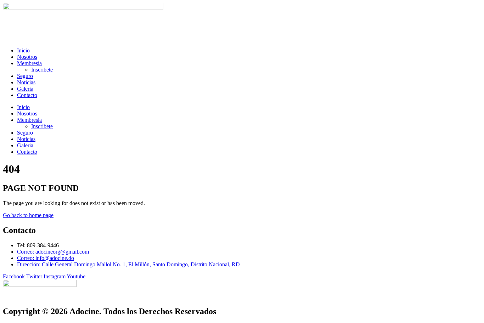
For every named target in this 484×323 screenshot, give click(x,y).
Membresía (29, 63)
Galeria (25, 89)
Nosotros (27, 57)
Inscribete (42, 70)
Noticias (26, 82)
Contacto (27, 95)
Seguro (25, 76)
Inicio (23, 50)
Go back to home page (28, 215)
